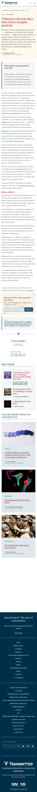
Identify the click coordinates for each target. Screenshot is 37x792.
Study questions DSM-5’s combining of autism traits (22, 391)
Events (18, 671)
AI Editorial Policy (18, 722)
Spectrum (9, 14)
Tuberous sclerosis (24, 325)
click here (30, 290)
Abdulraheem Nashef (20, 384)
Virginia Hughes (9, 53)
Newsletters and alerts (18, 697)
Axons (17, 321)
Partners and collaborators (18, 694)
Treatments (11, 325)
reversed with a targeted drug (14, 141)
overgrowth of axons (21, 169)
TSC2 (17, 325)
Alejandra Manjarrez (14, 507)
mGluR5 (10, 323)
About (18, 687)
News (3, 14)
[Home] (18, 763)
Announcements (19, 707)
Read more (18, 633)
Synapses (25, 324)
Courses (18, 674)
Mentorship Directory (18, 703)
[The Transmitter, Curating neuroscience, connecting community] (10, 3)
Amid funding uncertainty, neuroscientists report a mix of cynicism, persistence (17, 455)
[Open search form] (30, 3)
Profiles (18, 652)
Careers (18, 710)
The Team (18, 691)
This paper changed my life (18, 655)
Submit (28, 309)
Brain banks (8, 496)
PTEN (24, 323)
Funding (7, 448)
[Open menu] (34, 3)
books (18, 668)
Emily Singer (19, 406)
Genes (6, 323)
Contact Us (18, 732)
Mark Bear (5, 131)
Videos (18, 661)
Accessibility (18, 729)
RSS (18, 713)
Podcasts (18, 658)
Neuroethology (9, 541)
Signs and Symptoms (16, 324)
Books (18, 665)
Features (18, 649)
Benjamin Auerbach (26, 186)
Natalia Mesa (11, 552)
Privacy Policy (18, 726)
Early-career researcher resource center (18, 700)
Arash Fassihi (19, 382)
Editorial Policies (18, 719)
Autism (13, 321)
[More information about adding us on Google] (27, 10)
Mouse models (18, 323)
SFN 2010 (6, 324)
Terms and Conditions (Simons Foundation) (18, 716)
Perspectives (18, 646)
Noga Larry (23, 383)
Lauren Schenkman (21, 396)
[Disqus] (18, 586)
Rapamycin (29, 323)
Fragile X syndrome (26, 321)
